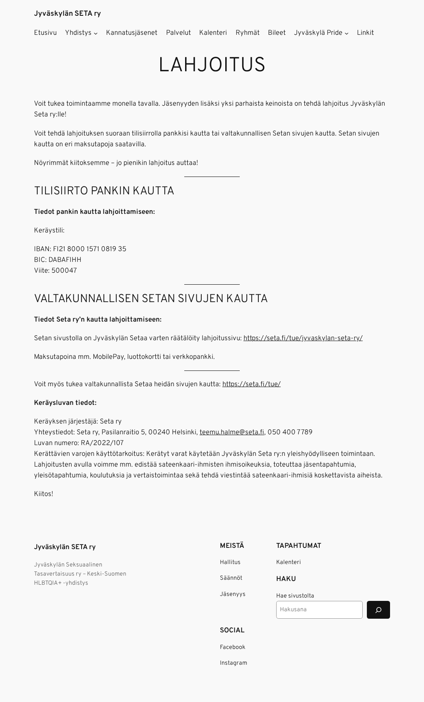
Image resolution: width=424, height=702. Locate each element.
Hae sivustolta (295, 596)
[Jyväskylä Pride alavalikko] (346, 33)
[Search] (378, 610)
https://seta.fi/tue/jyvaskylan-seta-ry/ (303, 338)
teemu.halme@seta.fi (232, 432)
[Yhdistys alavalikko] (96, 33)
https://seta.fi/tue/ (251, 384)
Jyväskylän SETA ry (67, 14)
